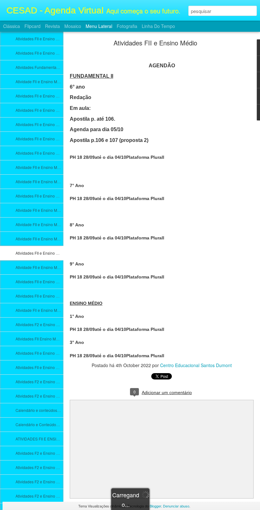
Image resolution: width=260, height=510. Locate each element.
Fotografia (127, 26)
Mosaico (72, 26)
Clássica (11, 26)
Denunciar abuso (176, 505)
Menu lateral (99, 26)
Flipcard (32, 26)
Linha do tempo (158, 26)
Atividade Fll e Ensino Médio (40, 81)
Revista (52, 26)
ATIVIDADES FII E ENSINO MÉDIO (45, 438)
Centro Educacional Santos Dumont (196, 365)
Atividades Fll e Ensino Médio (41, 95)
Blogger (155, 505)
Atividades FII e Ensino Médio (41, 38)
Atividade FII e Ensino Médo (40, 224)
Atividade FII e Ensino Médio (40, 167)
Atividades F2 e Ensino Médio (41, 324)
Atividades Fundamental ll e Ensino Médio (52, 67)
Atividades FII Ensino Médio (39, 338)
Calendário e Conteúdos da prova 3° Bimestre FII (58, 424)
